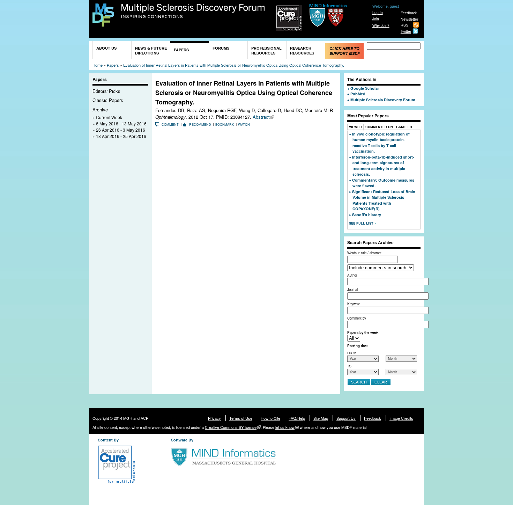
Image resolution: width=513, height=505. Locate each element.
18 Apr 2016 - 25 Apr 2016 (121, 136)
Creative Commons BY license (230, 427)
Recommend (200, 124)
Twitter (406, 31)
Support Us (346, 418)
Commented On (379, 127)
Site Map (320, 418)
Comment (170, 124)
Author (352, 275)
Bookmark (224, 124)
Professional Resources (266, 50)
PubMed (357, 93)
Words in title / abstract (364, 252)
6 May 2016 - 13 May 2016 (121, 123)
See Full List (361, 223)
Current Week (109, 117)
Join (375, 18)
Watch (244, 124)
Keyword (353, 303)
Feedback (409, 12)
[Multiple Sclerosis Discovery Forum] (103, 23)
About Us (106, 48)
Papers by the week (362, 332)
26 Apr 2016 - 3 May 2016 (120, 130)
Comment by (356, 318)
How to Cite (270, 418)
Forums (221, 48)
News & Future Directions (151, 50)
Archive (100, 109)
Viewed (355, 127)
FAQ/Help (297, 418)
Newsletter (409, 19)
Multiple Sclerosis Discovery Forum (193, 11)
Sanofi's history (366, 214)
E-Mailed (404, 127)
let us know (285, 427)
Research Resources (302, 50)
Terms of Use (240, 418)
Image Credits (401, 418)
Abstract (261, 117)
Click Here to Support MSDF (344, 51)
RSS (404, 25)
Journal (352, 289)
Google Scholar (364, 88)
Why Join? (380, 25)
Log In (377, 12)
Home (97, 65)
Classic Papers (107, 100)
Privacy (214, 418)
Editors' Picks (106, 91)
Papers (181, 49)
